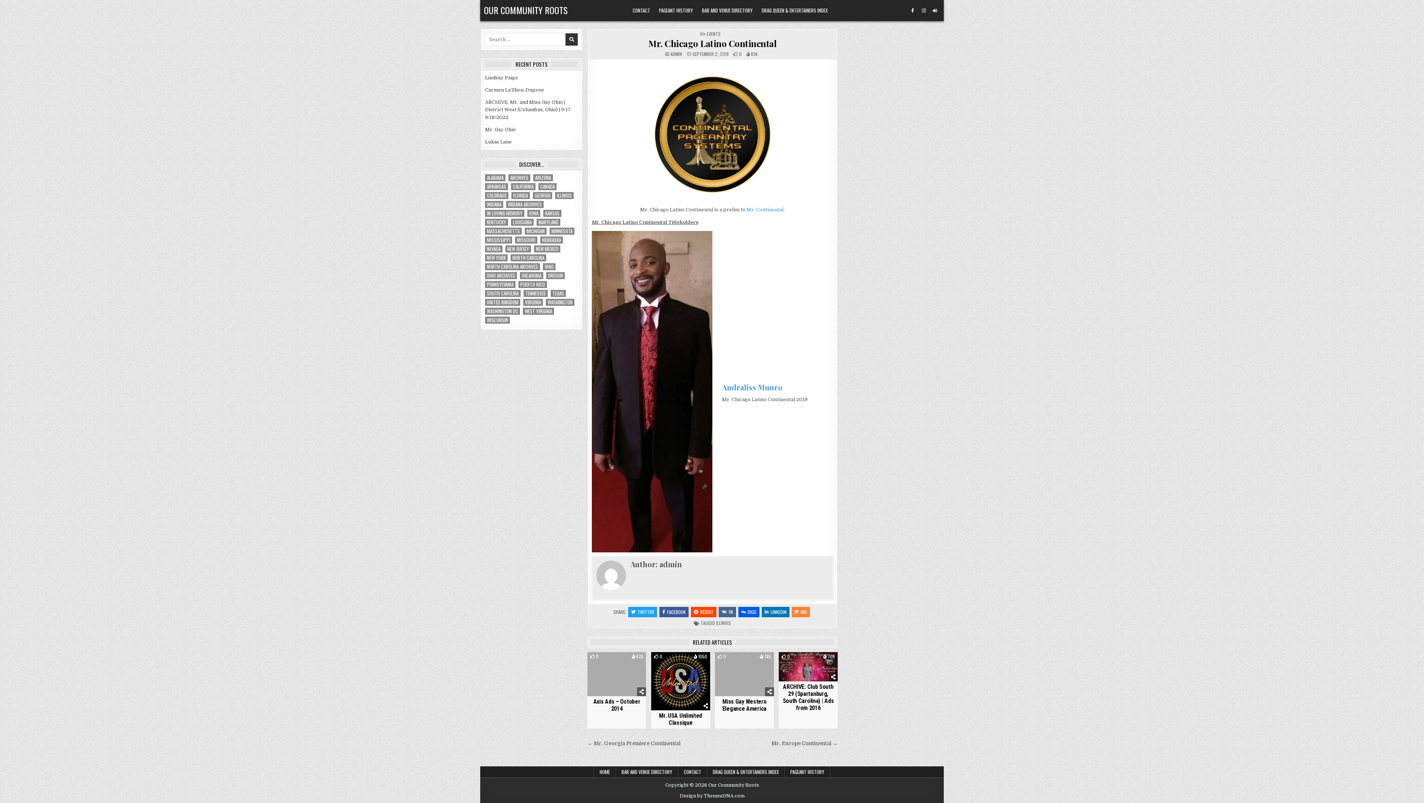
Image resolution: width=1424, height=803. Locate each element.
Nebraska (551, 240)
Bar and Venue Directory (727, 10)
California (523, 186)
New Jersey (518, 248)
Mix (804, 612)
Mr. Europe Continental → (804, 743)
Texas (558, 293)
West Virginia (538, 311)
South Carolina (503, 293)
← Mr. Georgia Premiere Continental (633, 743)
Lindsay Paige (501, 77)
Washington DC (502, 311)
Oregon (555, 275)
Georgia (542, 195)
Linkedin (779, 612)
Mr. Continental (765, 209)
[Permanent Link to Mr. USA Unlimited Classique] (680, 681)
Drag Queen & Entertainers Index (795, 10)
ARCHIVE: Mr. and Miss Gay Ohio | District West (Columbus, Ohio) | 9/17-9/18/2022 (529, 109)
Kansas (552, 213)
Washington (560, 302)
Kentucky (496, 222)
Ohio (549, 266)
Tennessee (535, 293)
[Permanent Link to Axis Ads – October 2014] (616, 674)
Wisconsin (497, 320)
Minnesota (562, 231)
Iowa (533, 213)
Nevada (494, 248)
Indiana (494, 204)
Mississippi (498, 240)
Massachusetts (503, 231)
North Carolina (528, 257)
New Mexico (547, 248)
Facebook (676, 612)
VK (731, 612)
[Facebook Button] (912, 11)
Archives (519, 177)
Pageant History (676, 10)
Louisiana (522, 222)
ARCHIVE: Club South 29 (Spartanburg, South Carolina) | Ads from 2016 (808, 697)
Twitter (645, 612)
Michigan (536, 231)
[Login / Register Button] (935, 11)
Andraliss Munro (752, 387)
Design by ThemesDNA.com (712, 796)
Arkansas (496, 186)
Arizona (543, 177)
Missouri (526, 240)
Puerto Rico (532, 284)
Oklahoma (531, 275)
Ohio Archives (501, 275)
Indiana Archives (525, 204)
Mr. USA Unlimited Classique (680, 719)
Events (714, 34)
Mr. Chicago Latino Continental (712, 43)
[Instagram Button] (924, 11)
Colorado (497, 195)
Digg (752, 612)
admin (676, 54)
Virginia (533, 302)
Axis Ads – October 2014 (616, 705)
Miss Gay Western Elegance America (744, 705)
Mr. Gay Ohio (500, 129)
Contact (641, 10)
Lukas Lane (498, 142)
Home (605, 772)
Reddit (706, 612)
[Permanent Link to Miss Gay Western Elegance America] (744, 674)
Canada (547, 186)
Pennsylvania (500, 284)
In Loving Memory (505, 213)
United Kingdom (502, 302)
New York (496, 257)
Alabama (495, 177)
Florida (520, 195)
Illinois (723, 623)
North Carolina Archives (512, 266)
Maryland (548, 222)
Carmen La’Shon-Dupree (514, 90)
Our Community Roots (526, 10)
